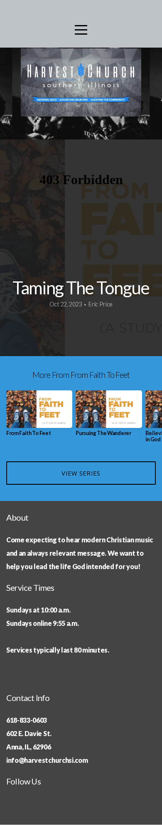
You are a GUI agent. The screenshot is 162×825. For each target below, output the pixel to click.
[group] (39, 416)
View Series (80, 473)
